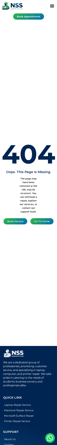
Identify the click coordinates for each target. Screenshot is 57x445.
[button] (52, 6)
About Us (10, 439)
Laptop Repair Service (17, 404)
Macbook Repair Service (19, 410)
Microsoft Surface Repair (19, 415)
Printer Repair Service (17, 421)
